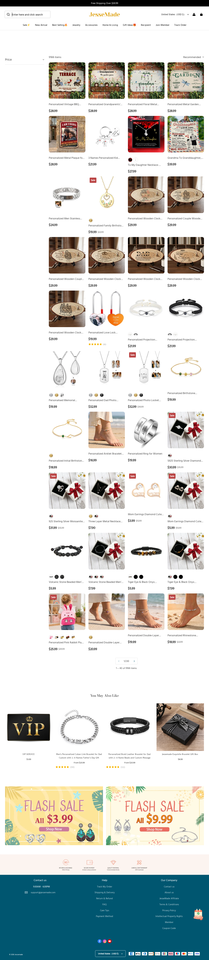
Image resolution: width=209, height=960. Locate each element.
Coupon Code (169, 928)
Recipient (146, 25)
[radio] (130, 159)
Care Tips (104, 910)
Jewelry (76, 25)
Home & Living (110, 25)
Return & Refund (104, 898)
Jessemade (19, 954)
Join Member (162, 25)
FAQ (104, 904)
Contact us (169, 886)
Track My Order (104, 886)
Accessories (91, 25)
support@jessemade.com (43, 892)
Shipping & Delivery (105, 892)
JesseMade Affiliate (169, 898)
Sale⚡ (26, 25)
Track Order (180, 25)
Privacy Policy (169, 910)
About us (169, 892)
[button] (27, 14)
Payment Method (104, 916)
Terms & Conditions (169, 904)
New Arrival (41, 25)
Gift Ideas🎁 (129, 25)
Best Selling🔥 (59, 25)
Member (169, 922)
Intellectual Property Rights (169, 916)
